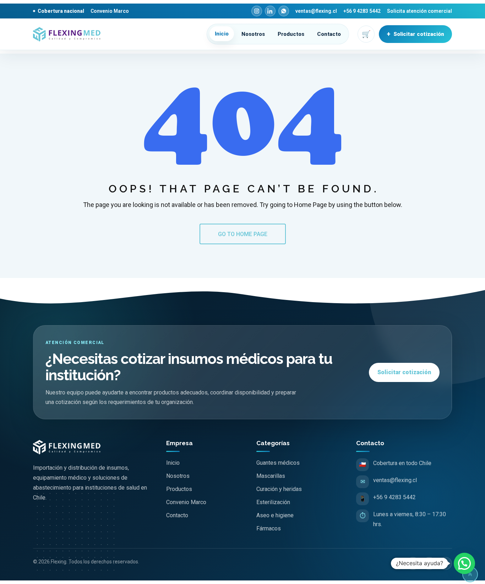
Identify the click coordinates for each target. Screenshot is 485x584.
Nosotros (253, 34)
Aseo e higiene (275, 515)
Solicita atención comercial (419, 11)
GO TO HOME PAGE (242, 234)
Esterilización (273, 502)
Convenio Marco (110, 11)
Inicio (222, 34)
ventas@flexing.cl (316, 11)
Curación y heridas (279, 489)
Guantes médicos (278, 462)
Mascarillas (270, 476)
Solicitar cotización (415, 34)
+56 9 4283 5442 (362, 11)
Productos (291, 34)
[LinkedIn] (270, 11)
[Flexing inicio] (69, 34)
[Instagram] (256, 11)
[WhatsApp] (283, 11)
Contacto (329, 34)
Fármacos (268, 528)
